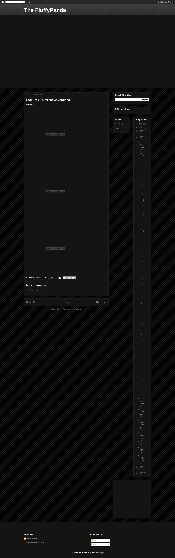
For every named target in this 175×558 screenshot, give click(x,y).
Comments (97, 545)
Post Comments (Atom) (71, 309)
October (142, 413)
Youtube (118, 128)
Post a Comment (36, 290)
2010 (141, 127)
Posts (95, 540)
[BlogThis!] (67, 277)
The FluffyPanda (45, 10)
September (142, 424)
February (142, 459)
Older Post (101, 302)
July (142, 441)
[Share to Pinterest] (75, 277)
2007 (141, 467)
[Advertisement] (44, 32)
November (142, 402)
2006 (141, 473)
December (142, 146)
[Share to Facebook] (72, 277)
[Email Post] (60, 278)
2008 (141, 137)
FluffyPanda (32, 539)
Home (67, 302)
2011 (141, 124)
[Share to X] (69, 277)
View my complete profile (34, 542)
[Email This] (64, 277)
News (117, 124)
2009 (141, 131)
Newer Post (32, 302)
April (142, 449)
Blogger (101, 553)
